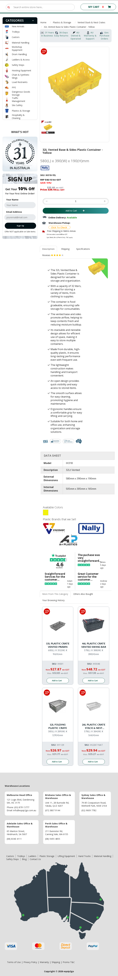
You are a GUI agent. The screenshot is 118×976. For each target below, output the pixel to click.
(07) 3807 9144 (52, 810)
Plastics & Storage (21, 110)
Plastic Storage (46, 856)
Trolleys (16, 31)
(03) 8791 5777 (21, 807)
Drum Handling (19, 54)
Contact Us (35, 859)
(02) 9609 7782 (88, 810)
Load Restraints (20, 82)
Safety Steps (18, 65)
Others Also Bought (83, 594)
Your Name (12, 199)
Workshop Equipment (17, 48)
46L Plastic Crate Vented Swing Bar (93, 645)
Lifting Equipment (66, 856)
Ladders (32, 856)
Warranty (44, 962)
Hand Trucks (84, 856)
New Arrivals (18, 26)
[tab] (20, 20)
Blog (24, 859)
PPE (14, 87)
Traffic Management (18, 100)
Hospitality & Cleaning (18, 117)
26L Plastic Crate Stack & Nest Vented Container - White (93, 727)
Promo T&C (69, 962)
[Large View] (48, 127)
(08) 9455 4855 (52, 838)
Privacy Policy (30, 962)
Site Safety (17, 105)
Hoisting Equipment (21, 70)
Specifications (83, 248)
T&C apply (69, 237)
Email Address (14, 211)
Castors (16, 37)
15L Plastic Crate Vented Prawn (57, 645)
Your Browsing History (53, 600)
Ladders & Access (21, 59)
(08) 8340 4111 (14, 838)
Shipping (65, 248)
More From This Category (55, 594)
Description (48, 248)
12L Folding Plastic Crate (57, 726)
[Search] (8, 7)
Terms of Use (14, 962)
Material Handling (20, 42)
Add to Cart (73, 210)
